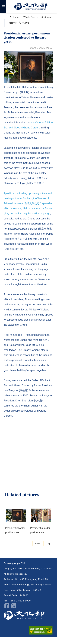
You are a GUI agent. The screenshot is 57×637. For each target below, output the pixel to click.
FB (6, 605)
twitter (13, 605)
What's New (29, 17)
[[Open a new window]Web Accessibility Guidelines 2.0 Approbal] (41, 630)
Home (16, 17)
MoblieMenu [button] (3, 6)
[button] (16, 515)
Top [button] (48, 543)
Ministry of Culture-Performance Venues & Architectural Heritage (24, 615)
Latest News (46, 17)
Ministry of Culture (31, 6)
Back (37, 543)
